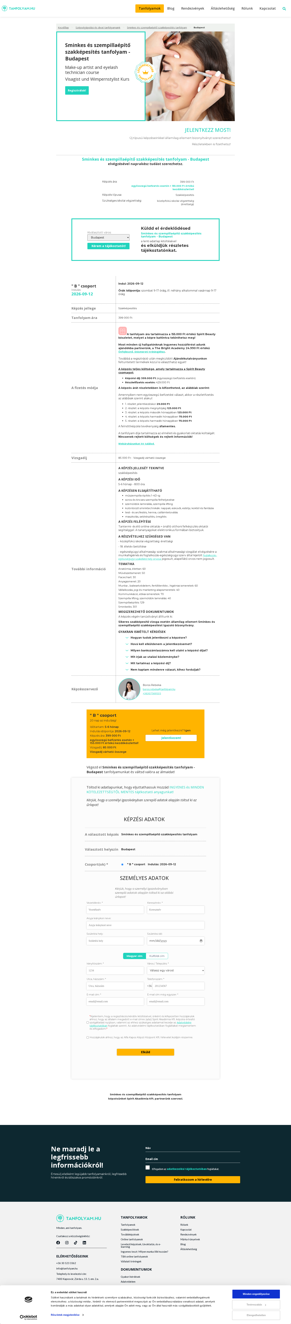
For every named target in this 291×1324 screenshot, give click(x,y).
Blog (170, 8)
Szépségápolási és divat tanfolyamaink (98, 27)
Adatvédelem (128, 1281)
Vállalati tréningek (131, 1261)
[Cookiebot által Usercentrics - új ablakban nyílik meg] (28, 1317)
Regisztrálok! (77, 90)
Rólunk (247, 8)
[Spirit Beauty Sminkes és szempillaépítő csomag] (122, 334)
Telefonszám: (155, 979)
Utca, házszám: (96, 979)
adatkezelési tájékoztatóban (187, 1169)
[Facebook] (58, 1243)
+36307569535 (152, 693)
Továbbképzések (130, 1234)
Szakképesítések (130, 1229)
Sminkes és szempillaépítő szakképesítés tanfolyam (157, 27)
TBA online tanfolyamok (134, 1256)
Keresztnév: (155, 902)
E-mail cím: (94, 994)
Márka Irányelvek (190, 1239)
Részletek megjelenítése (65, 1314)
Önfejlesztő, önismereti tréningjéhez (141, 351)
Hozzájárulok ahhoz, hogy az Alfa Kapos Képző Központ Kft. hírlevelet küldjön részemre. (141, 1037)
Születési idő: (155, 933)
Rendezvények (192, 8)
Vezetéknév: (95, 902)
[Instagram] (67, 1243)
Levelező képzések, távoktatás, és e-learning (141, 1245)
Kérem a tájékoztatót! (108, 246)
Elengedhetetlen (256, 1315)
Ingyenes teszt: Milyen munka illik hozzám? (144, 1251)
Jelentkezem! (171, 738)
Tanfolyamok (149, 8)
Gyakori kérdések (130, 1276)
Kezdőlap (63, 27)
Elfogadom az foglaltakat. (185, 1169)
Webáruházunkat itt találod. (136, 443)
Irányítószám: (95, 963)
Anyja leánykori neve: (99, 918)
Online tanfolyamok (132, 1239)
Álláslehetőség (223, 8)
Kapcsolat (268, 8)
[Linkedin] (84, 1243)
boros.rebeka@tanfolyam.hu (159, 689)
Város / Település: (158, 963)
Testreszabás (254, 1304)
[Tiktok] (75, 1243)
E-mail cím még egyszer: (162, 994)
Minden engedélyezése (256, 1294)
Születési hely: (95, 933)
